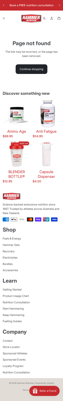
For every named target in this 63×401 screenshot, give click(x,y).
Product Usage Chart (16, 296)
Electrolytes (10, 257)
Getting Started (12, 289)
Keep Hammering (13, 315)
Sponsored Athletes (15, 353)
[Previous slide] (3, 5)
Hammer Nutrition (25, 383)
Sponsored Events (14, 359)
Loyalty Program (13, 366)
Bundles (8, 264)
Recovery (9, 251)
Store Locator (11, 347)
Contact (8, 340)
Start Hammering (13, 308)
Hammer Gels (11, 245)
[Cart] (59, 18)
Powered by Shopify (44, 383)
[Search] (44, 18)
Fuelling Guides (12, 321)
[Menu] (4, 18)
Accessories (10, 270)
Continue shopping (31, 69)
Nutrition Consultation (16, 302)
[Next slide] (59, 5)
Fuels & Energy (12, 238)
